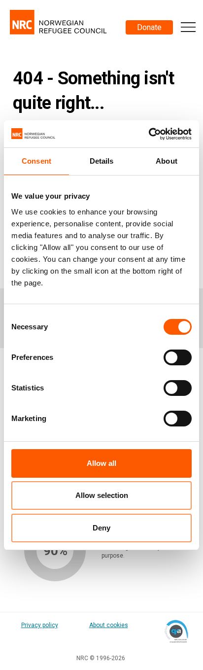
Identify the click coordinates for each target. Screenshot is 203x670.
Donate (149, 27)
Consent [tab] (36, 161)
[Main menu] (188, 27)
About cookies (108, 625)
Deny (101, 528)
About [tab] (166, 161)
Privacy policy (39, 625)
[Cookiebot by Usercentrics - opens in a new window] (148, 134)
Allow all (101, 463)
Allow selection (101, 495)
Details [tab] (102, 161)
